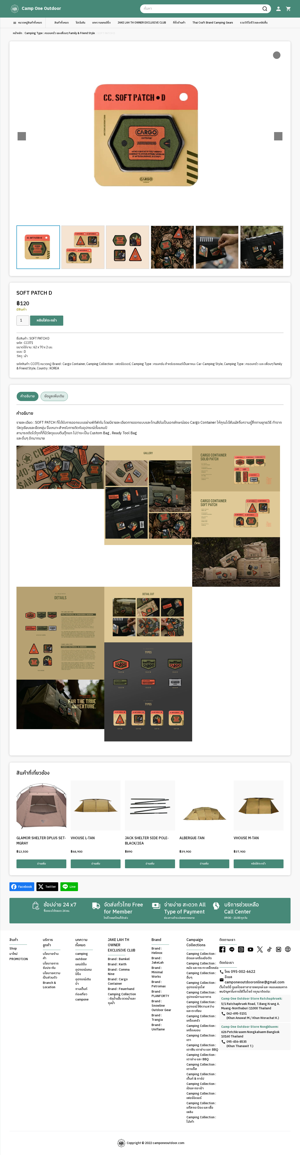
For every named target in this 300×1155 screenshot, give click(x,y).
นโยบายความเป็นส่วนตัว (51, 975)
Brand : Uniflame (158, 1027)
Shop (13, 948)
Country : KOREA (48, 368)
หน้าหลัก (17, 33)
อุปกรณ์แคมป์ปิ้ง (83, 972)
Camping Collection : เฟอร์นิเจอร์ (108, 364)
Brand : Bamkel (119, 959)
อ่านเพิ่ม (41, 864)
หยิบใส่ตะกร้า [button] (258, 864)
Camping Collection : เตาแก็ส (201, 1066)
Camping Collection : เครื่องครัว (201, 1018)
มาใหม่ (13, 954)
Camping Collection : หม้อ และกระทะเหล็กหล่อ (202, 965)
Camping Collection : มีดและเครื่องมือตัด (201, 956)
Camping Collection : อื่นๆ (201, 975)
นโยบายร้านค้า (51, 956)
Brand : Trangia (157, 1017)
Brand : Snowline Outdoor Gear (161, 1005)
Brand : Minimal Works (157, 972)
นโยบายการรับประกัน (51, 965)
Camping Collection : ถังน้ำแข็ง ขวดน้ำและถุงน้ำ (122, 998)
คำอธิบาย (27, 396)
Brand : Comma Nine (119, 972)
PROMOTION (18, 959)
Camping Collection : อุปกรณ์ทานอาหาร (201, 994)
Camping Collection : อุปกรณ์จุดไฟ (201, 985)
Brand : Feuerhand (121, 989)
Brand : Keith (117, 964)
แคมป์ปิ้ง (81, 964)
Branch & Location (49, 985)
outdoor (81, 959)
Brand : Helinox (157, 950)
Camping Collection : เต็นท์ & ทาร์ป (201, 1076)
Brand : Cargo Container (68, 364)
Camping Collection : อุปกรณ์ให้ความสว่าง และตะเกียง (201, 1006)
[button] (278, 136)
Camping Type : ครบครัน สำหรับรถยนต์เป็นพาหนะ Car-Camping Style (177, 364)
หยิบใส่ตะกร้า (47, 320)
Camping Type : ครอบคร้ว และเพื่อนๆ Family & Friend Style (60, 33)
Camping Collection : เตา (201, 1037)
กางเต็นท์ (81, 989)
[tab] (27, 396)
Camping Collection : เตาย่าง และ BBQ (201, 1057)
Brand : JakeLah (158, 960)
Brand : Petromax (159, 984)
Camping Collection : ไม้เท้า (201, 1119)
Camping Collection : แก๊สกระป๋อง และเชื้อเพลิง (201, 1107)
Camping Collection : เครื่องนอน (201, 1028)
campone (82, 999)
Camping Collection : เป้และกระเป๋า (201, 1086)
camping (81, 954)
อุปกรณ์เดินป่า (83, 981)
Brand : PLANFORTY (160, 994)
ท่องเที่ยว (81, 994)
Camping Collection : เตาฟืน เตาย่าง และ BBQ (202, 1047)
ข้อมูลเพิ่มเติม (54, 396)
